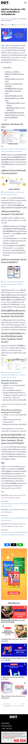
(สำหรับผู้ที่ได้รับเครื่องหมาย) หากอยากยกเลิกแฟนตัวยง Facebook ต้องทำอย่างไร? (14, 91)
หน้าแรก (3, 18)
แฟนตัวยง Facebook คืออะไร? (12, 72)
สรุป (6, 120)
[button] (25, 2)
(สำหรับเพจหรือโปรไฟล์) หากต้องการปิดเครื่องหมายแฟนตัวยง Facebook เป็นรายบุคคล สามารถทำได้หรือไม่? (15, 115)
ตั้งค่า (14, 737)
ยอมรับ (22, 740)
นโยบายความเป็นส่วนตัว (7, 736)
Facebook (8, 18)
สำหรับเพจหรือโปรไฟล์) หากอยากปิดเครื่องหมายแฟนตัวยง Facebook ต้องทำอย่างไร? (14, 98)
